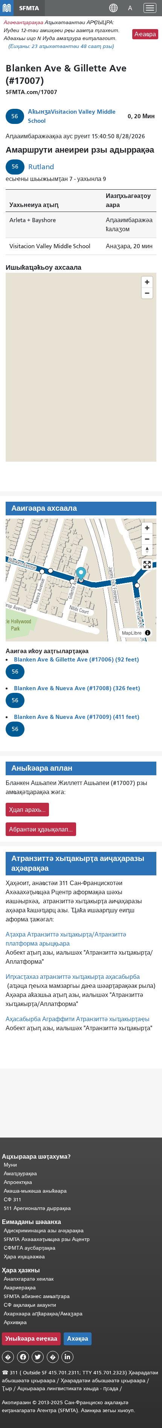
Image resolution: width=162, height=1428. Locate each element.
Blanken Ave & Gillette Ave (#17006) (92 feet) (76, 659)
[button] (113, 8)
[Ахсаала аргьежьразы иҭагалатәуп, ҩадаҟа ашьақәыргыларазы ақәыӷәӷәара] (147, 549)
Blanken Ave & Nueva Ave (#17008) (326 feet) (77, 688)
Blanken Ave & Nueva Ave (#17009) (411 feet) (76, 716)
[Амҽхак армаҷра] (147, 538)
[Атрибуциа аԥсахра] (147, 632)
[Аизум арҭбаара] (147, 527)
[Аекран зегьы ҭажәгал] (147, 564)
